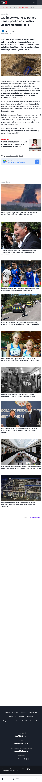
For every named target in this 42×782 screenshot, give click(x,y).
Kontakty (21, 716)
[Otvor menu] (39, 2)
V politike (33, 7)
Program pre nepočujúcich (11, 721)
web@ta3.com (21, 751)
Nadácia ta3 (12, 716)
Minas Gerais (10, 156)
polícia (16, 156)
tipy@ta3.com (21, 736)
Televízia (7, 712)
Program (15, 712)
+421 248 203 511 (21, 743)
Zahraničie (4, 14)
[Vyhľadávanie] (34, 2)
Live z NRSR (13, 7)
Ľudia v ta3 (30, 716)
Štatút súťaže (33, 712)
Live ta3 (5, 7)
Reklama (22, 712)
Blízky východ (23, 7)
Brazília (21, 156)
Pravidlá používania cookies (30, 721)
